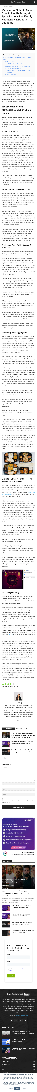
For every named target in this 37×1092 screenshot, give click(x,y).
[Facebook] (11, 1020)
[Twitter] (25, 1020)
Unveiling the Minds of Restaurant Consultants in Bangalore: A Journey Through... (16, 893)
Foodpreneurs (9, 6)
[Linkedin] (21, 1020)
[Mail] (18, 721)
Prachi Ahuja (18, 703)
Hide (17, 55)
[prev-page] (3, 758)
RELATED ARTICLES (8, 729)
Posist (11, 634)
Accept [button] (17, 1088)
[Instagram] (16, 1020)
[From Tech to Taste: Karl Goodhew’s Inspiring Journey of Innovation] (6, 752)
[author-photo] (18, 700)
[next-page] (5, 758)
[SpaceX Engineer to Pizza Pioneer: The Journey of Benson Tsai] (6, 933)
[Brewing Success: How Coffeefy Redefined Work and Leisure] (6, 744)
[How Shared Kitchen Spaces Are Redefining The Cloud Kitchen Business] (6, 1034)
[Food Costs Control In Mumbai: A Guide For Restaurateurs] (6, 1042)
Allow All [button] (11, 1088)
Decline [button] (24, 1088)
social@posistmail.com (21, 1015)
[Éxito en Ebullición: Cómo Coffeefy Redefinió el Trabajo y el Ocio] (6, 908)
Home (3, 6)
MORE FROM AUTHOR (22, 729)
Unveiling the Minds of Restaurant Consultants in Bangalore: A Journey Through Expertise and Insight (23, 735)
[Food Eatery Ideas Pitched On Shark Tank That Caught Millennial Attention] (6, 1050)
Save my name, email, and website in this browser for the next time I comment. (17, 801)
